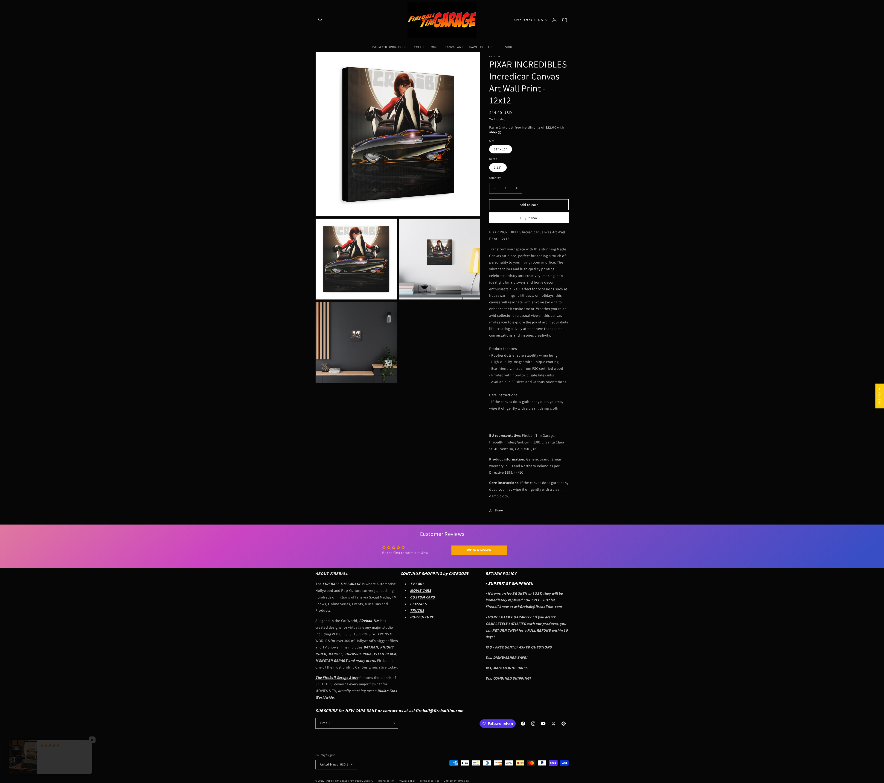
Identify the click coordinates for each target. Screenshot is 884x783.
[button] (320, 20)
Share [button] (498, 510)
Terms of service (429, 780)
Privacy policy (407, 780)
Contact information (456, 780)
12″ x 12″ (500, 149)
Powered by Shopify (361, 780)
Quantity (495, 178)
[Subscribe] (393, 723)
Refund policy (386, 780)
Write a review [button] (479, 550)
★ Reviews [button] (879, 396)
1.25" (498, 167)
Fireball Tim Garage (337, 780)
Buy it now (529, 218)
